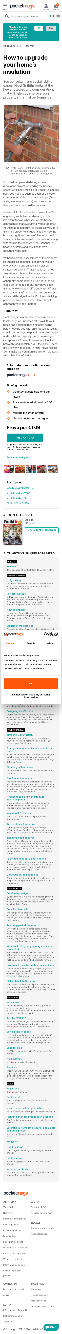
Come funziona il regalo (42, 1228)
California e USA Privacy (15, 1253)
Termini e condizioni (13, 1259)
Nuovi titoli (8, 1213)
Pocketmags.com (39, 1295)
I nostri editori (10, 1236)
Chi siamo (36, 1289)
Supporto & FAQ (38, 1207)
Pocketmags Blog (12, 1230)
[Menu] (5, 6)
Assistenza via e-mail (41, 1213)
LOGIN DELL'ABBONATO (20, 487)
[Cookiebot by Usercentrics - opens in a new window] (44, 634)
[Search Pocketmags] (7, 16)
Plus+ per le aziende (13, 1242)
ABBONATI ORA (25, 437)
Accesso (7, 1321)
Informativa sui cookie (14, 1265)
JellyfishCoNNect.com (42, 1306)
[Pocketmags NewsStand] (21, 6)
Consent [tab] (11, 643)
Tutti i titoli (8, 1207)
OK (31, 683)
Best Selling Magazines (14, 1218)
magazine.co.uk (38, 1301)
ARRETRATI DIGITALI (18, 502)
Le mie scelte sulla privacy (12, 1273)
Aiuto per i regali (39, 1234)
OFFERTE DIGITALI (17, 497)
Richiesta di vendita (12, 1316)
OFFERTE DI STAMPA (18, 492)
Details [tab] (31, 643)
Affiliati (6, 1295)
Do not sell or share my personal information (31, 696)
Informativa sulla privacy (15, 1247)
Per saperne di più (17, 457)
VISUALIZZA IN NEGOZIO (42, 530)
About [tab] (50, 643)
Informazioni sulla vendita (15, 1310)
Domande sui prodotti (13, 1289)
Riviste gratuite (10, 1224)
